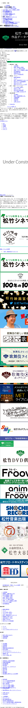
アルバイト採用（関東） (9, 685)
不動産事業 (16, 97)
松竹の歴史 (5, 649)
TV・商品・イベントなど (17, 86)
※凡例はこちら (4, 121)
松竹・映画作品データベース (21, 80)
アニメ (15, 78)
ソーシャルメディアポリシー (10, 703)
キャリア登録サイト (8, 682)
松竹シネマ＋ (17, 83)
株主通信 (5, 665)
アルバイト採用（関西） (9, 686)
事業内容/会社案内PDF (8, 648)
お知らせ (16, 100)
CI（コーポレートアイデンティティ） (12, 652)
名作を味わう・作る (8, 19)
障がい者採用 (6, 683)
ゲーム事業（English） (19, 91)
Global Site (12, 104)
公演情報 (7, 5)
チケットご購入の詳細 (10, 8)
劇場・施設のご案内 (19, 67)
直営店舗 (5, 638)
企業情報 (13, 93)
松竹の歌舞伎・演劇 (8, 595)
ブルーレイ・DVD (7, 15)
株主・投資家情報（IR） (20, 96)
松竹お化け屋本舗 (18, 90)
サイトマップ (6, 698)
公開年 (4, 126)
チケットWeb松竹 (18, 74)
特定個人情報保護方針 (8, 700)
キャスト (5, 127)
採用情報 (16, 98)
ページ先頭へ (3, 578)
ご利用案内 (5, 696)
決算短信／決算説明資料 (9, 660)
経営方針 (5, 646)
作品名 (4, 125)
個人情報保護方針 (7, 699)
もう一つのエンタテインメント (10, 629)
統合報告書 (5, 663)
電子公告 (5, 669)
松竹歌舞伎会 (17, 71)
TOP (4, 9)
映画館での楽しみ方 (8, 18)
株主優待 (5, 672)
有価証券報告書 (6, 662)
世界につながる (6, 21)
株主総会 (5, 668)
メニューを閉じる (11, 106)
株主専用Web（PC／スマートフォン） (12, 690)
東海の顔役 (6, 195)
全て (4, 123)
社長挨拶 (5, 645)
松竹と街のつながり (8, 635)
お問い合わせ (17, 101)
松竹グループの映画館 (10, 23)
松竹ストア (16, 88)
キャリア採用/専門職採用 (9, 680)
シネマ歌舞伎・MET (8, 596)
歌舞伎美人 (8, 12)
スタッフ (5, 129)
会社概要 (5, 643)
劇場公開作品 (17, 77)
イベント (5, 628)
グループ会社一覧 (7, 655)
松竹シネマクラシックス (20, 84)
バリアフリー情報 (7, 602)
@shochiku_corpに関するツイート (8, 687)
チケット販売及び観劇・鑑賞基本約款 (12, 702)
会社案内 (16, 94)
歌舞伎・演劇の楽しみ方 (9, 593)
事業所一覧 (5, 653)
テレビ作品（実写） (19, 87)
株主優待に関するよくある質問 (10, 673)
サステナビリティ (7, 650)
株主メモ (5, 670)
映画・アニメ (14, 75)
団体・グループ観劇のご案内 (12, 9)
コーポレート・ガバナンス (9, 666)
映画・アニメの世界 (5, 249)
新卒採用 (5, 679)
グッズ (4, 626)
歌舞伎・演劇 (14, 64)
